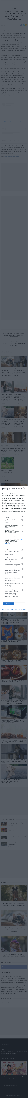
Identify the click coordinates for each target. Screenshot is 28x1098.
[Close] (24, 488)
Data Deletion (5, 609)
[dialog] (14, 549)
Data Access (14, 609)
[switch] (22, 520)
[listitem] (14, 517)
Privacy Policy (22, 609)
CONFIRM (8, 603)
